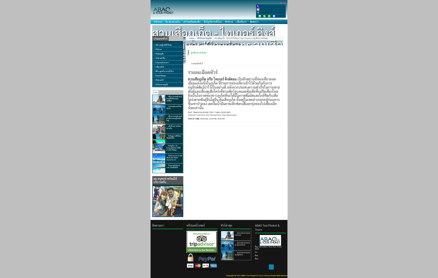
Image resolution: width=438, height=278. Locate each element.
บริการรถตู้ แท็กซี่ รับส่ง (163, 45)
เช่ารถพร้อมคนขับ (191, 21)
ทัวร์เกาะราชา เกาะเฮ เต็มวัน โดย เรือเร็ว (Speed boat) (174, 157)
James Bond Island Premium (242, 234)
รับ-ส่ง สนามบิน (172, 21)
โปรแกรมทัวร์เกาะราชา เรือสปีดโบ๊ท (173, 166)
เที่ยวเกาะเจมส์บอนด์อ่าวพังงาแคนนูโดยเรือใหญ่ (174, 118)
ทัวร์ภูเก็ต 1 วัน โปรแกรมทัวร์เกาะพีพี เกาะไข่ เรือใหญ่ (173, 148)
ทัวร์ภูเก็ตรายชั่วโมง (213, 21)
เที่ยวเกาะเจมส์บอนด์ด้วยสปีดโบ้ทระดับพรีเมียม (174, 98)
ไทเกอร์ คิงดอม (160, 76)
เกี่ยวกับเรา (241, 21)
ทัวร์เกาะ (229, 21)
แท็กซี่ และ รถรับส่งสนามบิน (173, 127)
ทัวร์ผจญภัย (159, 54)
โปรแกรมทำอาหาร (162, 62)
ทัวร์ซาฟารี (159, 80)
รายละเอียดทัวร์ (197, 63)
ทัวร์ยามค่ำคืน (160, 58)
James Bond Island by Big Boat (242, 253)
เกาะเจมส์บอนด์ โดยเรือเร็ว (173, 107)
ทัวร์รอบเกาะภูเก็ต (161, 84)
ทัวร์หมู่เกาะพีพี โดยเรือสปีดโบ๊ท (173, 137)
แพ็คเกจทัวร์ (159, 67)
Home (191, 38)
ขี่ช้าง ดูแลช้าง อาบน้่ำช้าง (164, 71)
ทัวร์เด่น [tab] (155, 92)
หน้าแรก (158, 21)
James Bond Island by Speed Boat (242, 244)
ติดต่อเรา (254, 21)
